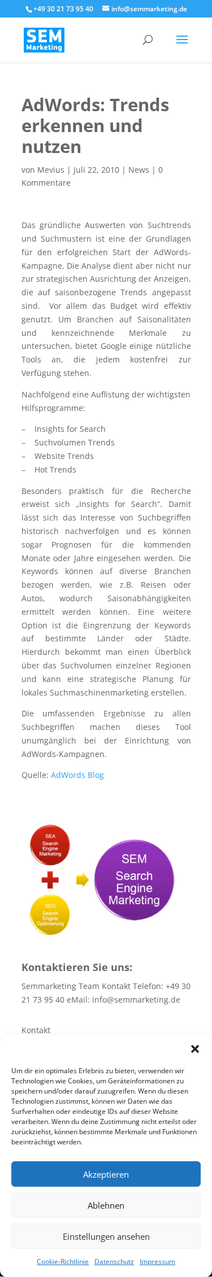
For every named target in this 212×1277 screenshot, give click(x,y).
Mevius (50, 169)
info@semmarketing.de (136, 999)
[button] (195, 1049)
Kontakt (35, 1030)
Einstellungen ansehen (106, 1236)
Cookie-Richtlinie (63, 1261)
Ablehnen (106, 1205)
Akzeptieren (106, 1174)
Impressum (157, 1261)
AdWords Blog (77, 774)
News (138, 169)
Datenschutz (114, 1261)
